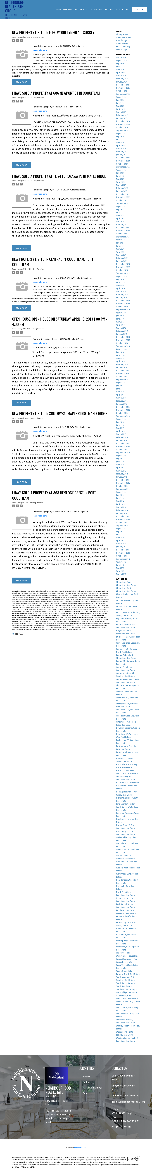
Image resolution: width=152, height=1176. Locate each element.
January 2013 (121, 547)
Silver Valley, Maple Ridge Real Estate (50, 623)
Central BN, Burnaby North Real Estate (62, 597)
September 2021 (123, 237)
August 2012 (121, 562)
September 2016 (123, 416)
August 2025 (121, 97)
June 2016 (120, 425)
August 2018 (121, 349)
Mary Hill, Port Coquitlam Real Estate (54, 613)
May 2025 (120, 106)
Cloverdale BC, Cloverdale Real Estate (24, 601)
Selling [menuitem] (108, 9)
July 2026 (120, 63)
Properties (85, 9)
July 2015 (120, 459)
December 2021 (123, 228)
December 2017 (123, 370)
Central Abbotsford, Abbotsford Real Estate (37, 597)
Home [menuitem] (58, 9)
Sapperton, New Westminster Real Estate (94, 621)
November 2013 (123, 519)
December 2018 (123, 337)
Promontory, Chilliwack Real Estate (97, 619)
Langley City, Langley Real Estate (51, 611)
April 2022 (120, 218)
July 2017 (120, 386)
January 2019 (121, 334)
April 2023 (120, 182)
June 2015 (120, 462)
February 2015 (122, 474)
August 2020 (121, 276)
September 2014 (123, 489)
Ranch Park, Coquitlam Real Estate (22, 621)
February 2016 (122, 437)
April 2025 (120, 109)
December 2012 (123, 550)
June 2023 (120, 176)
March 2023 (121, 185)
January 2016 (121, 440)
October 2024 (122, 127)
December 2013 (123, 516)
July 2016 (120, 422)
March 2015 (121, 471)
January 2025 (121, 118)
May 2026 (120, 70)
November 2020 (123, 267)
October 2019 (122, 307)
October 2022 (122, 200)
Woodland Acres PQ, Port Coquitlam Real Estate (67, 629)
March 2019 (121, 328)
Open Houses (122, 43)
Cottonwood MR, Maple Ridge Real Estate (30, 603)
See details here (40, 50)
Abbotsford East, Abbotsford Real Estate (33, 591)
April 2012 (120, 571)
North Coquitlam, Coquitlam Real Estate (42, 617)
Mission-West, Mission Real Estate (50, 615)
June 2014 (120, 498)
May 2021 (120, 249)
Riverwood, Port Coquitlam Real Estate (69, 621)
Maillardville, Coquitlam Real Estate (31, 613)
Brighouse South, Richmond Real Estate (32, 595)
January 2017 (121, 404)
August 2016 (121, 419)
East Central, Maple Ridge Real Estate (62, 605)
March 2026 (121, 76)
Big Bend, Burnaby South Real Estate (77, 593)
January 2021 (121, 261)
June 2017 (120, 389)
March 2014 (121, 507)
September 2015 (123, 452)
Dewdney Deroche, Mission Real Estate (55, 603)
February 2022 (122, 224)
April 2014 (120, 504)
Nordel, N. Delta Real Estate (20, 617)
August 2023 (121, 170)
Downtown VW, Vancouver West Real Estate (81, 603)
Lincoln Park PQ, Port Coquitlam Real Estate (75, 611)
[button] (139, 9)
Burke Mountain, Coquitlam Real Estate (57, 595)
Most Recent (121, 57)
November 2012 (123, 553)
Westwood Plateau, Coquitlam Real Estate (88, 627)
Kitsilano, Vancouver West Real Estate (28, 611)
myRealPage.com (80, 1147)
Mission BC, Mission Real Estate (29, 615)
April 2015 (120, 468)
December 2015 (123, 443)
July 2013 (120, 531)
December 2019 (123, 300)
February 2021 (122, 258)
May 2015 (120, 465)
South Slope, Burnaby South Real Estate (32, 625)
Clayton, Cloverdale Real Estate (99, 599)
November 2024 (123, 124)
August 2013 (121, 528)
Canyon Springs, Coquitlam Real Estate (81, 595)
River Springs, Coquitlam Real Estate (45, 621)
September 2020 (123, 273)
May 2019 (120, 322)
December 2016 (123, 407)
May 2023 (120, 179)
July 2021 (120, 243)
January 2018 (121, 367)
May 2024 (120, 142)
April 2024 (120, 146)
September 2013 (123, 525)
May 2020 (120, 285)
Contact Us (139, 9)
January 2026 (121, 82)
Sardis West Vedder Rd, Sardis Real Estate (25, 623)
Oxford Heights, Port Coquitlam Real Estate (68, 617)
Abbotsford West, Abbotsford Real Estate (58, 591)
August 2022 (121, 206)
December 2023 (123, 158)
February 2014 (122, 510)
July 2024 (120, 136)
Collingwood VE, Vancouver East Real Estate (50, 601)
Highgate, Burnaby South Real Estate (63, 609)
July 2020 (120, 279)
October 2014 (122, 486)
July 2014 (120, 495)
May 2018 (120, 358)
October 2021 (122, 234)
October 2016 (122, 413)
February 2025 (122, 115)
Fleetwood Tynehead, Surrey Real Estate (87, 605)
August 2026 (121, 60)
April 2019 (120, 325)
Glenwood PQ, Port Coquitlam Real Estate (72, 607)
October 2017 (122, 376)
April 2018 (120, 361)
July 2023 (120, 173)
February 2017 (122, 401)
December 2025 (123, 85)
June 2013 (120, 534)
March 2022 (121, 221)
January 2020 (121, 297)
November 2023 (123, 161)
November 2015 (123, 446)
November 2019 (123, 304)
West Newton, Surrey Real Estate (64, 627)
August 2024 (121, 133)
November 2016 (123, 410)
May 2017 (120, 392)
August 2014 (121, 492)
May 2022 (120, 215)
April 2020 (120, 288)
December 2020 (123, 264)
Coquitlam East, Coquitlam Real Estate (76, 601)
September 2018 (123, 346)
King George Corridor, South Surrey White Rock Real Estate (127, 807)
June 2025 (120, 103)
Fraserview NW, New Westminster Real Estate (45, 607)
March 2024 (121, 149)
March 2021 (121, 255)
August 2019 (121, 313)
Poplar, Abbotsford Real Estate (49, 619)
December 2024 (123, 121)
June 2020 (120, 282)
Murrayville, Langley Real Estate (71, 615)
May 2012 (120, 568)
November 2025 (123, 88)
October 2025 (122, 91)
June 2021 (120, 246)
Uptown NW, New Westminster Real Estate (89, 625)
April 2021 (120, 252)
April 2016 (120, 431)
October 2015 (122, 449)
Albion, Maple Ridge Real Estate (82, 591)
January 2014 (121, 513)
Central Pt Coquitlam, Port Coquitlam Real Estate (50, 599)
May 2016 (120, 428)
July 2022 (120, 209)
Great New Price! (123, 37)
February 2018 (122, 364)
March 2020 (121, 291)
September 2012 (123, 559)
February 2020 (122, 294)
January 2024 (121, 155)
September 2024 (123, 130)
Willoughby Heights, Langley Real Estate (40, 629)
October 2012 (122, 556)
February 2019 (122, 331)
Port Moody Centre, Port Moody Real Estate (73, 619)
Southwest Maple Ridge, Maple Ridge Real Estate (60, 625)
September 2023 (123, 167)
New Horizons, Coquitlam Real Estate (93, 615)
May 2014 (120, 501)
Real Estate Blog (123, 46)
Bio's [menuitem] (124, 9)
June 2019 (120, 319)
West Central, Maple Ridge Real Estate (41, 627)
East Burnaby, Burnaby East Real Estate (38, 605)
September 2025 (123, 94)
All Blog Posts (122, 34)
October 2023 (122, 164)
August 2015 (121, 456)
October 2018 (122, 343)
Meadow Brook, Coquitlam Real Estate (77, 613)
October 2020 (122, 270)
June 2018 (120, 355)
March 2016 (121, 434)
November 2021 (123, 231)
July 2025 (120, 100)
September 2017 (123, 380)
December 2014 (123, 480)
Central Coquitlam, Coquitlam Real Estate (87, 597)
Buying (97, 9)
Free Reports (69, 9)
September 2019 (123, 310)
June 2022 (120, 212)
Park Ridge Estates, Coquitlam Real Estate (95, 617)
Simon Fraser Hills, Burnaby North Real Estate (76, 623)
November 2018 (123, 340)
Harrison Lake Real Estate (94, 607)
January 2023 (121, 191)
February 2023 (122, 188)
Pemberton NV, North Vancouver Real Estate (25, 619)
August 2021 (121, 240)
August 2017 (121, 383)
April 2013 (120, 541)
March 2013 (121, 544)
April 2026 (120, 73)
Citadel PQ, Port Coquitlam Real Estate (77, 599)
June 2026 (120, 67)
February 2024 (122, 152)
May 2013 (120, 538)
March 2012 (121, 574)
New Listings (121, 40)
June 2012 (120, 565)
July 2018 (120, 352)
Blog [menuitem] (118, 9)
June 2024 (120, 139)
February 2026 (122, 79)
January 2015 (121, 477)
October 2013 (122, 522)
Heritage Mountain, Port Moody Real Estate (38, 609)
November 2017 (123, 373)
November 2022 (123, 197)
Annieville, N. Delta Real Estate (26, 593)
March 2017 (121, 398)
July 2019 (120, 316)
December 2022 (123, 194)
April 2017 (120, 395)
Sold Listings (121, 49)
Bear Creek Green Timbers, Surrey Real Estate (51, 593)
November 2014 (123, 483)
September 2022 (123, 203)
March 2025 (121, 112)
